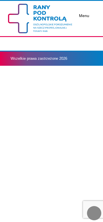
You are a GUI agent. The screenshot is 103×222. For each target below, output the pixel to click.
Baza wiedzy (27, 59)
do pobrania (28, 47)
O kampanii (25, 22)
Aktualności (28, 34)
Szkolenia (25, 72)
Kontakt (23, 85)
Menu (84, 15)
